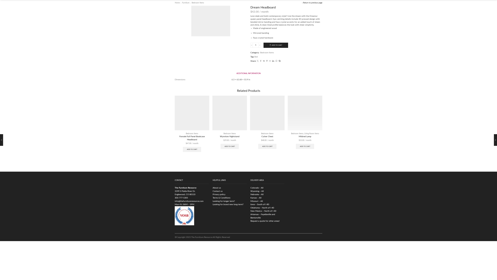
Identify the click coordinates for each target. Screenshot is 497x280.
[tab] (248, 73)
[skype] (279, 61)
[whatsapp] (276, 61)
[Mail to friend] (270, 61)
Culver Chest (267, 136)
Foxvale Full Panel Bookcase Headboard (192, 138)
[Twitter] (257, 61)
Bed (256, 57)
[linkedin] (273, 61)
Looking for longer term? (224, 201)
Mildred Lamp (305, 136)
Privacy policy (219, 194)
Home (177, 3)
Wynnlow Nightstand (229, 136)
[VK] (263, 61)
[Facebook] (260, 61)
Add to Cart (277, 45)
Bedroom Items (198, 3)
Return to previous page (312, 3)
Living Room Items (311, 134)
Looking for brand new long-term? (228, 204)
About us (217, 188)
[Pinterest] (266, 61)
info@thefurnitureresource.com (189, 201)
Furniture (185, 3)
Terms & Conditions (221, 198)
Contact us (218, 191)
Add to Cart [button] (192, 149)
